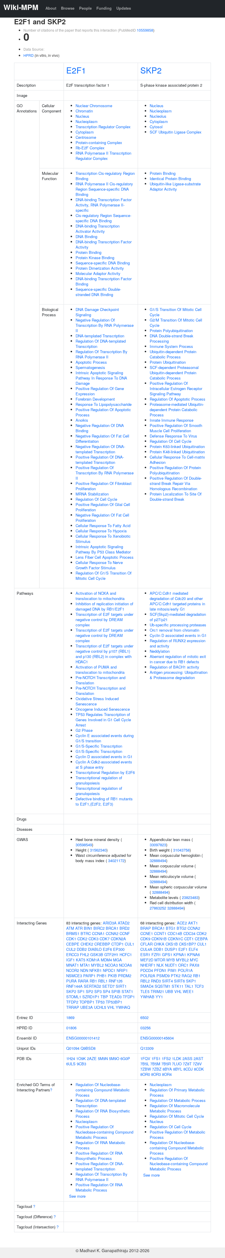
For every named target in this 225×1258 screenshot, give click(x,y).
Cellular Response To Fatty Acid (103, 525)
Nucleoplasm (87, 121)
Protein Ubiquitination (168, 362)
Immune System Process (171, 346)
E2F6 (107, 949)
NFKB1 (95, 970)
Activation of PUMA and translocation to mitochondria (100, 669)
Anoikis (82, 420)
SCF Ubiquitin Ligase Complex (176, 132)
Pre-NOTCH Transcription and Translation (100, 680)
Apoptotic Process (91, 362)
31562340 (98, 850)
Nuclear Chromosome (94, 105)
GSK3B (96, 954)
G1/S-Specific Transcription (99, 746)
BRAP (145, 928)
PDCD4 (146, 970)
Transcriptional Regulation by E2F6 (105, 772)
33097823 (158, 844)
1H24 (70, 1058)
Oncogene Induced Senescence (103, 709)
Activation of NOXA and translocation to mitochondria (100, 595)
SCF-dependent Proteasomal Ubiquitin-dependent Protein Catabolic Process (174, 373)
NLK (160, 965)
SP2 (89, 991)
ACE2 (182, 923)
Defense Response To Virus (173, 436)
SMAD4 (147, 986)
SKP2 (151, 70)
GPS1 (167, 954)
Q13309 (147, 1048)
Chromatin (84, 111)
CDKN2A (118, 938)
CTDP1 (117, 944)
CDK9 (145, 938)
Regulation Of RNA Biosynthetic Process (103, 1113)
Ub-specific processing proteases (178, 625)
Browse (67, 8)
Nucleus (82, 116)
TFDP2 (72, 1002)
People (85, 8)
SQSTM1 (163, 986)
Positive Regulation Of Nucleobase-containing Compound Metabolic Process (104, 1132)
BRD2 (124, 928)
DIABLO (95, 949)
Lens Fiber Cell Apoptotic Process (105, 557)
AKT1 (193, 923)
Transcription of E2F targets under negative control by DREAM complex (104, 619)
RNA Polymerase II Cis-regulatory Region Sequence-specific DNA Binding (104, 189)
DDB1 (158, 949)
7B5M (155, 1063)
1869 (70, 1017)
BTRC (86, 933)
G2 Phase (84, 730)
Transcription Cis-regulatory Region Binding (105, 175)
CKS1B (172, 944)
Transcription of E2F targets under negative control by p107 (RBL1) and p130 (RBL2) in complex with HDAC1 (104, 653)
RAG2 (187, 975)
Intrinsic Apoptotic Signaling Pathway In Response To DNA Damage (101, 378)
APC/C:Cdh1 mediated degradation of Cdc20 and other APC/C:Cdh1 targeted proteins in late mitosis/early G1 (177, 601)
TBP (104, 996)
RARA (83, 981)
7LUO (177, 1063)
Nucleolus (158, 116)
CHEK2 (87, 944)
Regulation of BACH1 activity (174, 667)
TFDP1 (129, 996)
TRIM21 (157, 991)
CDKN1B (159, 938)
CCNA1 (98, 933)
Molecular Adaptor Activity (98, 273)
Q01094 (72, 1048)
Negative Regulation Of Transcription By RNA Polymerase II (105, 325)
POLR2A (147, 975)
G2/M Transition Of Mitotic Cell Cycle (176, 322)
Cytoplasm (85, 132)
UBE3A (86, 1007)
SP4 (106, 991)
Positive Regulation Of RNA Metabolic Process (99, 1187)
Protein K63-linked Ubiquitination (177, 446)
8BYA (167, 1069)
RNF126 (115, 981)
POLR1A (185, 970)
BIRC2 (99, 928)
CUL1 (129, 944)
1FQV (145, 1058)
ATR (79, 928)
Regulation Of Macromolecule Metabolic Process (175, 1108)
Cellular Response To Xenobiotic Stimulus (103, 538)
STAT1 (127, 991)
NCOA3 (111, 965)
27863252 (158, 908)
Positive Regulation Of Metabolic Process (177, 1134)
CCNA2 (112, 933)
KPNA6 (193, 954)
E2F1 (76, 70)
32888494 (158, 860)
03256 (145, 1027)
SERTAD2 (92, 986)
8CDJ (188, 1069)
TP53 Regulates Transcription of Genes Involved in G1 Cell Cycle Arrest (103, 720)
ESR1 (145, 954)
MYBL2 (97, 965)
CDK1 (71, 938)
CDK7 (105, 938)
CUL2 (71, 949)
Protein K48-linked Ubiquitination (177, 451)
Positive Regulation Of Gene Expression (100, 391)
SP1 (81, 991)
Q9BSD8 (88, 1048)
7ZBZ (156, 1069)
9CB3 (81, 1063)
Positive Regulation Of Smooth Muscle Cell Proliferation (176, 428)
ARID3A (110, 923)
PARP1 (89, 975)
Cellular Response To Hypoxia (101, 531)
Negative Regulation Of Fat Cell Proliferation (102, 517)
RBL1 (103, 981)
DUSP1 (171, 949)
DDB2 (82, 949)
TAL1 (189, 986)
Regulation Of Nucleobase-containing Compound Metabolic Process (103, 1090)
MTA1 (85, 965)
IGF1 (70, 960)
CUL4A (146, 949)
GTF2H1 (111, 954)
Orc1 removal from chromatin (174, 630)
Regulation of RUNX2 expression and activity (177, 643)
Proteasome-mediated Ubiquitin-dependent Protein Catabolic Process (177, 409)
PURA (71, 981)
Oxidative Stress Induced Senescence (97, 701)
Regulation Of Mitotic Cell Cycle (177, 1116)
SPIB (115, 991)
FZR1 (156, 954)
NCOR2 (72, 970)
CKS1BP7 (187, 944)
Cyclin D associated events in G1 (104, 756)
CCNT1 (160, 933)
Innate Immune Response (171, 420)
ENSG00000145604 (157, 1038)
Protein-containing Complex (99, 142)
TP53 (100, 1002)
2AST (198, 1058)
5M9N (103, 1058)
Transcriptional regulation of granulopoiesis (99, 780)
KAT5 (80, 960)
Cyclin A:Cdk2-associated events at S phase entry (104, 764)
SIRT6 (179, 981)
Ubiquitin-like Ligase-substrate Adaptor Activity (175, 186)
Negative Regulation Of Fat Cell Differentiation (102, 438)
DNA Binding (86, 236)
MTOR (159, 960)
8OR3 (156, 1074)
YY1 (159, 996)
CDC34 (189, 933)
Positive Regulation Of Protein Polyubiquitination (175, 470)
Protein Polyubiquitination (171, 330)
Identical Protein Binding (170, 178)
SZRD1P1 (90, 996)
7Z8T (187, 1063)
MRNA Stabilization (92, 494)
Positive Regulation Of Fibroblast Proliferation (104, 486)
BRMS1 (72, 933)
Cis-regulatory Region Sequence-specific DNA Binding (103, 218)
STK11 (177, 986)
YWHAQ (123, 1007)
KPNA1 (179, 954)
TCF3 (199, 986)
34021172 (116, 860)
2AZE (92, 1058)
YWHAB (147, 996)
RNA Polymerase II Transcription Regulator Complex (103, 155)
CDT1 (189, 938)
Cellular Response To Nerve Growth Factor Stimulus (99, 565)
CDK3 (93, 938)
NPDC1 (109, 970)
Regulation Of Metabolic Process (178, 1100)
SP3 (98, 991)
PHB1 (102, 975)
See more (77, 1196)
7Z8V (197, 1063)
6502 (144, 1017)
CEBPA (201, 938)
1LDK (176, 1058)
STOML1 (73, 996)
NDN (84, 970)
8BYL (177, 1069)
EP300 (119, 949)
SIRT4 (167, 981)
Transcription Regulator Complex (103, 126)
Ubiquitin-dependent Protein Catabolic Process (173, 354)
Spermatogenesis (90, 367)
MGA (117, 960)
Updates (123, 8)
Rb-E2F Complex (90, 148)
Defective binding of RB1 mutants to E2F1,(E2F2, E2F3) (104, 801)
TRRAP (72, 1007)
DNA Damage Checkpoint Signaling (97, 312)
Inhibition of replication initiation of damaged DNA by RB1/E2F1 (104, 606)
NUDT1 (171, 965)
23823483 (190, 897)
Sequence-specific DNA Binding (103, 263)
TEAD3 (115, 996)
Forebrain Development (95, 399)
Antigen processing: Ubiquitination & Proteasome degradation (178, 674)
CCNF (125, 933)
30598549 (84, 844)
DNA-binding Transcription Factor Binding (104, 281)
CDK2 (82, 938)
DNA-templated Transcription (100, 336)
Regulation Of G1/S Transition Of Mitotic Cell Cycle (104, 575)
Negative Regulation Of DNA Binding (100, 428)
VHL (111, 1007)
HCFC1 (126, 954)
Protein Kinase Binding (95, 257)
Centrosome (86, 137)
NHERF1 (147, 965)
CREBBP (102, 944)
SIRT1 (121, 986)
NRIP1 (122, 970)
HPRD (28, 55)
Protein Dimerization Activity (100, 268)
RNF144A (74, 986)
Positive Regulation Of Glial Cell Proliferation (103, 507)
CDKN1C (175, 938)
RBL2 (145, 981)
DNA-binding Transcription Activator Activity (98, 228)
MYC (194, 960)
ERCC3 (72, 954)
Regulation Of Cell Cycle (96, 499)
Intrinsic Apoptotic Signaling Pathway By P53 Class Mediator (103, 549)
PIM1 (172, 970)
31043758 (181, 850)
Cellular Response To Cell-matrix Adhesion (177, 459)
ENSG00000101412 (83, 1038)
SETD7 (108, 986)
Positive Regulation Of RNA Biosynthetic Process (99, 1155)
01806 (71, 1027)
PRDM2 (124, 975)
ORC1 (183, 965)
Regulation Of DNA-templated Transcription (101, 343)
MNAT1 (72, 965)
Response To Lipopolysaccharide (104, 404)
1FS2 (166, 1058)
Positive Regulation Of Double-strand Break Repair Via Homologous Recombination (176, 483)
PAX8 (194, 965)
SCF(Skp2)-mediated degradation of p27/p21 (178, 616)
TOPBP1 (86, 1002)
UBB (169, 991)
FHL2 (84, 954)
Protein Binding (88, 252)
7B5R (166, 1063)
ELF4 (193, 949)
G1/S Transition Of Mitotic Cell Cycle (176, 312)
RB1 (93, 981)
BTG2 (181, 928)
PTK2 (175, 975)
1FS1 (156, 1058)
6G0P (125, 1058)
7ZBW (145, 1069)
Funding (104, 8)
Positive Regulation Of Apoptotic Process (103, 412)
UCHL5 (100, 1007)
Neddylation (160, 651)
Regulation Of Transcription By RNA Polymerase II (101, 354)
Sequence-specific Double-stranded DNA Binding (98, 291)
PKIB (112, 975)
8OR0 (145, 1074)
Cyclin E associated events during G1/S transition (105, 738)
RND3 (156, 981)
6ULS (71, 1063)
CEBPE (72, 944)
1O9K (81, 1058)
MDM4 (106, 960)
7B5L (144, 1063)
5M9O (114, 1058)
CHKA (159, 944)
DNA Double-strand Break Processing (171, 338)
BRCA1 (112, 928)
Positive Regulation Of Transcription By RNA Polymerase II (105, 473)
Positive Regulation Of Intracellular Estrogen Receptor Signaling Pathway (176, 388)
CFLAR (146, 944)
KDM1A (93, 960)
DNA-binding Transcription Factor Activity (104, 244)
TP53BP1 (114, 1002)
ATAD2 (123, 923)
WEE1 (188, 991)
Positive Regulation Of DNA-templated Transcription (100, 459)
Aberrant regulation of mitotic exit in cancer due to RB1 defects (178, 659)
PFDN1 (160, 970)
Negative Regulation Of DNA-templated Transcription (100, 449)
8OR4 (167, 1074)
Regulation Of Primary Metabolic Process (177, 1092)
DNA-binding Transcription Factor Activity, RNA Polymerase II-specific (104, 205)
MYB (170, 960)
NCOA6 (125, 965)
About (50, 8)
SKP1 (191, 981)
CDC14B (175, 933)
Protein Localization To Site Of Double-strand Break (176, 496)
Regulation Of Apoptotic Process (177, 399)
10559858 (145, 30)
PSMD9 (163, 975)
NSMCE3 (74, 975)
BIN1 (88, 928)
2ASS (187, 1058)
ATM (70, 928)
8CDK (199, 1069)
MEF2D (146, 960)
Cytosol (156, 126)
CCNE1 (146, 933)
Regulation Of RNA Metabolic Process (100, 1145)
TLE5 (144, 991)
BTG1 (170, 928)
